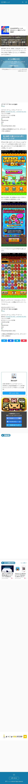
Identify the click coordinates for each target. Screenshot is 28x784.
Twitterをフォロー (15, 425)
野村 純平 (14, 381)
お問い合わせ (14, 778)
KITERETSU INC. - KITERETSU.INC (16, 112)
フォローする (15, 393)
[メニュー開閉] (26, 2)
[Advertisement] (14, 87)
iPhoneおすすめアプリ (6, 37)
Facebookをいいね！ (15, 421)
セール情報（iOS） (17, 37)
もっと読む (23, 563)
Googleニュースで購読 (15, 418)
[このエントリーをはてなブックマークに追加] (17, 340)
